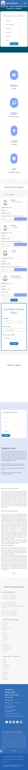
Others (7, 40)
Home (4, 194)
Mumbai (5, 661)
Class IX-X (8, 32)
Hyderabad (6, 672)
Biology (5, 633)
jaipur (8, 194)
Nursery (8, 20)
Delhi (4, 659)
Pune (4, 676)
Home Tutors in (9, 595)
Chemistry (5, 637)
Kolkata (5, 679)
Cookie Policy (8, 759)
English (5, 626)
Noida (4, 670)
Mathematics (6, 622)
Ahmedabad (6, 665)
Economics (6, 644)
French (5, 651)
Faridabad (6, 668)
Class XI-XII (8, 36)
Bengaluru (5, 677)
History (5, 629)
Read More (14, 573)
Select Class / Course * (9, 334)
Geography (6, 650)
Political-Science (7, 648)
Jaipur (4, 663)
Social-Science (7, 628)
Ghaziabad (6, 667)
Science (5, 624)
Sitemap (7, 761)
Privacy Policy (5, 756)
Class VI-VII (8, 28)
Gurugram (5, 674)
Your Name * (6, 318)
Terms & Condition (12, 756)
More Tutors (14, 300)
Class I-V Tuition (10, 24)
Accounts (5, 639)
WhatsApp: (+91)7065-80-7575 (12, 713)
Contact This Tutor (20, 218)
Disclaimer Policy (15, 759)
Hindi (4, 640)
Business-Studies (7, 646)
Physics (5, 635)
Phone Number (7, 326)
